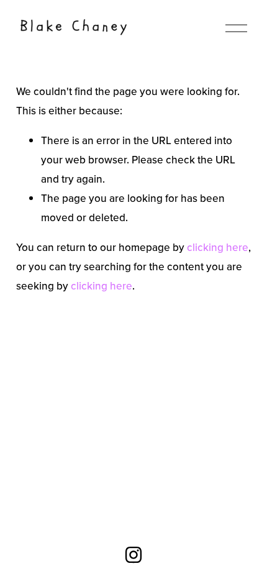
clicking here (217, 247)
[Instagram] (133, 554)
